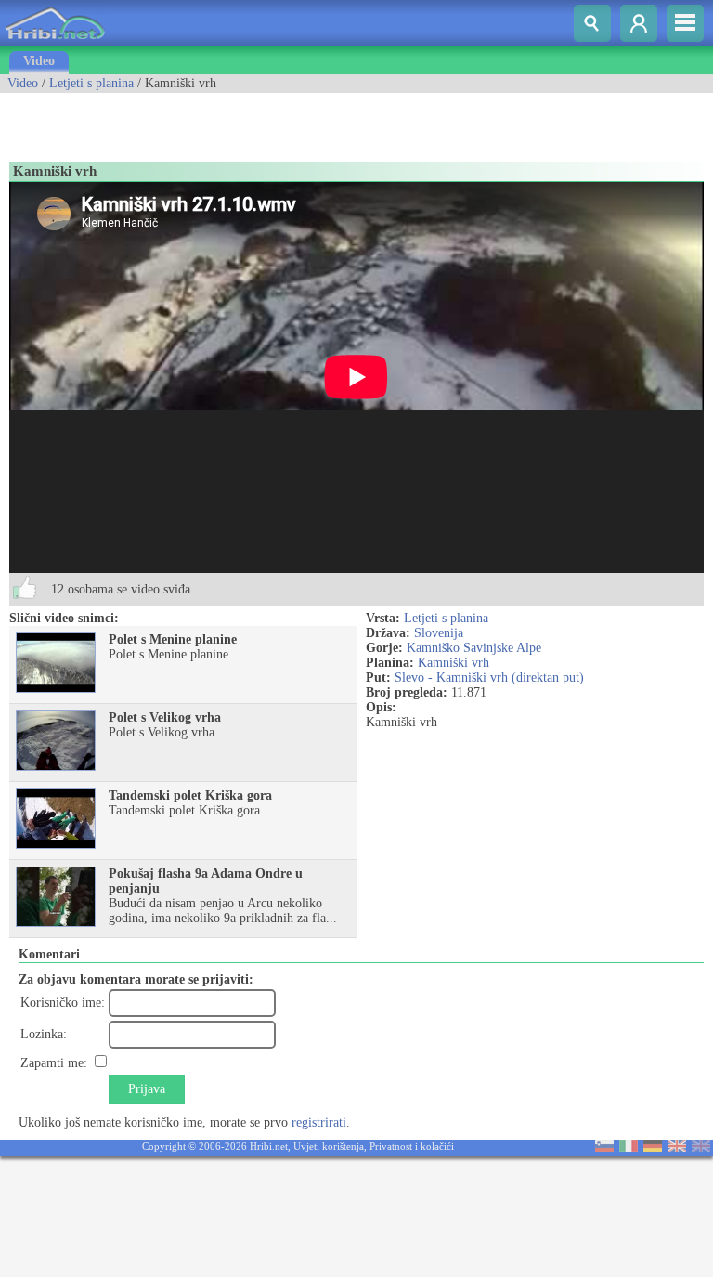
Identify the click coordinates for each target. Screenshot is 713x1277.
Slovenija (438, 633)
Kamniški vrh (453, 663)
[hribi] (55, 42)
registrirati (319, 1122)
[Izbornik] (685, 23)
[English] (677, 1147)
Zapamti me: (53, 1063)
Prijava (146, 1089)
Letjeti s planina (91, 83)
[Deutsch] (652, 1147)
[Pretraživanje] (592, 23)
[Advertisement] (217, 121)
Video (39, 61)
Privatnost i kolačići (411, 1146)
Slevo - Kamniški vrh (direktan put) (489, 677)
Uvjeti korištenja (328, 1146)
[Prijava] (638, 23)
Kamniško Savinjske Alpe (474, 648)
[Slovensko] (604, 1147)
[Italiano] (628, 1147)
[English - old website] (701, 1147)
